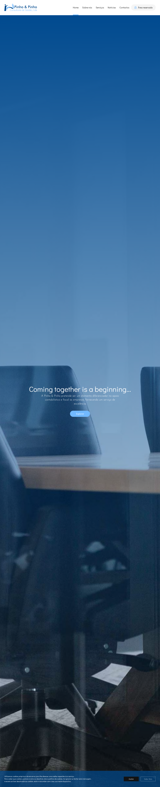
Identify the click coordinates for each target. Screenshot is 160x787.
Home (75, 7)
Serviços (100, 7)
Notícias (112, 7)
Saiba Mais (148, 779)
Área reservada (145, 7)
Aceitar (131, 779)
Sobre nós (87, 7)
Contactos (124, 7)
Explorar (80, 413)
